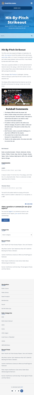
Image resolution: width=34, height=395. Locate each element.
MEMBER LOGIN (17, 8)
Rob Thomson (13, 74)
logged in (11, 211)
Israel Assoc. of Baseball (8, 337)
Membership (5, 300)
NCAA (3, 329)
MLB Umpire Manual (7, 321)
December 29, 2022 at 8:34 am (8, 187)
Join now (17, 213)
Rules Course (5, 288)
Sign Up (6, 220)
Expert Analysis (6, 296)
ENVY (21, 387)
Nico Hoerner (8, 55)
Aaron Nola (5, 57)
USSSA (3, 341)
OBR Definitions (6, 345)
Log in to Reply (18, 170)
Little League (5, 333)
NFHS (3, 325)
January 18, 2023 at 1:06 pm (8, 170)
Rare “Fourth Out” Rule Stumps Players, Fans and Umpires (17, 244)
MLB (3, 317)
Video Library (5, 292)
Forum (3, 304)
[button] (31, 3)
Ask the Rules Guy (6, 308)
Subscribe (29, 204)
